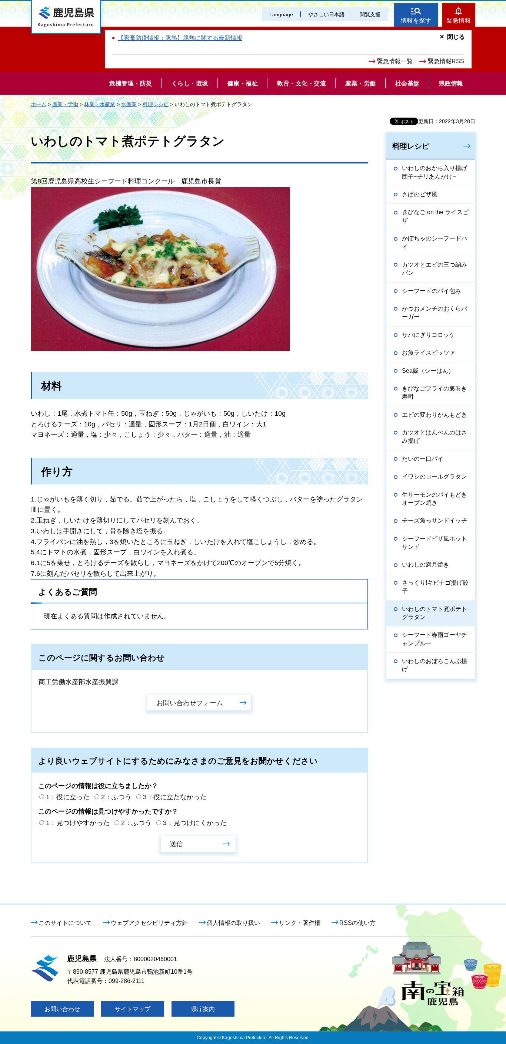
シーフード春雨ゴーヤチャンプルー (434, 639)
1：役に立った (68, 797)
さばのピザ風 (419, 194)
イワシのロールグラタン (434, 476)
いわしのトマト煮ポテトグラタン (434, 613)
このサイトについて (65, 923)
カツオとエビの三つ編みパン (434, 268)
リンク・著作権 (299, 923)
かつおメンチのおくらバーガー (434, 312)
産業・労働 (65, 104)
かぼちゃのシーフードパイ (434, 242)
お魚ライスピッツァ (428, 352)
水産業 (129, 104)
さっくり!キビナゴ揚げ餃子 (435, 587)
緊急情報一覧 (395, 61)
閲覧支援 (370, 14)
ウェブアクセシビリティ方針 (149, 923)
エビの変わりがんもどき (434, 415)
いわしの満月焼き (425, 564)
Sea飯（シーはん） (428, 371)
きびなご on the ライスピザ (435, 216)
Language (281, 14)
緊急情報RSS (446, 61)
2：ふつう (116, 797)
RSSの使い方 (357, 923)
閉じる (456, 37)
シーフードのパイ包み (431, 291)
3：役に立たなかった (175, 797)
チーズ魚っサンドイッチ (434, 520)
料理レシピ (156, 104)
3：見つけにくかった (195, 823)
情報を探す (416, 20)
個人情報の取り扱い (233, 923)
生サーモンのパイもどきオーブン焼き (434, 498)
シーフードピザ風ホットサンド (434, 542)
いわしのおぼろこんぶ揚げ (434, 665)
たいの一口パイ (422, 459)
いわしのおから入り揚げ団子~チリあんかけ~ (434, 172)
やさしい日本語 (326, 14)
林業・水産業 (99, 104)
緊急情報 (458, 20)
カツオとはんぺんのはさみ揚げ (434, 436)
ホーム (38, 104)
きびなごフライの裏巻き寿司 (434, 392)
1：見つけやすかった (78, 823)
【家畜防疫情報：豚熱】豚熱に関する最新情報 (180, 38)
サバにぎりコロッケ (428, 335)
